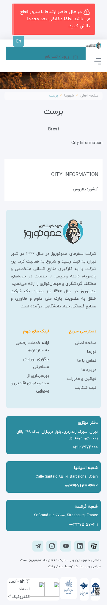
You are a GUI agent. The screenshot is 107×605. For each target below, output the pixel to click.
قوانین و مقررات (81, 379)
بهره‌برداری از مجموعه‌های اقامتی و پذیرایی (30, 383)
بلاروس (79, 189)
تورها (91, 352)
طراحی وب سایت (87, 566)
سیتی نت (55, 566)
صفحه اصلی (89, 95)
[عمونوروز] (94, 45)
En (18, 41)
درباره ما (88, 370)
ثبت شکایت (85, 388)
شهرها (69, 95)
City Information (87, 143)
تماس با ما (86, 361)
